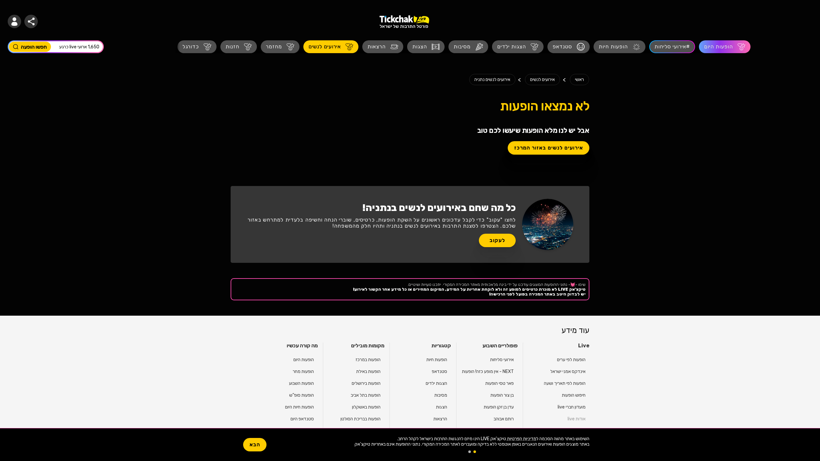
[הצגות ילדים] (518, 46)
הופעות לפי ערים (571, 359)
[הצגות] (426, 46)
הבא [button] (255, 444)
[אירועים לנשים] (330, 46)
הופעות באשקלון (366, 407)
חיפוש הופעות (574, 395)
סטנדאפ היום (302, 419)
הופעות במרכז (368, 359)
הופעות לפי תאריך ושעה (565, 383)
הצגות (441, 407)
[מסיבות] (468, 46)
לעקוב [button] (497, 240)
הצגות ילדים (436, 383)
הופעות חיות (436, 359)
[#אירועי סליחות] (672, 46)
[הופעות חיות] (619, 46)
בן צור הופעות (502, 395)
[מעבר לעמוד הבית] (404, 21)
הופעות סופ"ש (301, 395)
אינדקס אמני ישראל (568, 371)
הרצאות (440, 419)
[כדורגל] (197, 46)
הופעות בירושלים (366, 383)
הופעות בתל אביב (366, 395)
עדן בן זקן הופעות (499, 407)
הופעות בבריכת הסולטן (360, 419)
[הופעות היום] (724, 46)
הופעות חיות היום (299, 407)
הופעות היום (303, 359)
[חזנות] (238, 46)
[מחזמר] (280, 46)
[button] (14, 21)
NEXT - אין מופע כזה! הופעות (488, 371)
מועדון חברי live (572, 407)
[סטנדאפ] (568, 46)
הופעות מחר (303, 371)
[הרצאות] (382, 46)
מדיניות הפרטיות (521, 438)
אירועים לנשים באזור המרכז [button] (548, 148)
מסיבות (440, 395)
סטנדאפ (439, 371)
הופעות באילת (368, 371)
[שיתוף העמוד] (31, 21)
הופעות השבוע (301, 383)
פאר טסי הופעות (499, 383)
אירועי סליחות (502, 359)
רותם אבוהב (504, 419)
